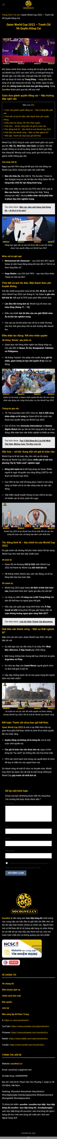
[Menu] (3, 4)
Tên (7, 826)
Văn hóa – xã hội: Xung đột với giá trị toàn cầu (24, 126)
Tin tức (16, 15)
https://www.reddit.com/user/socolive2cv (28, 1038)
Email (8, 838)
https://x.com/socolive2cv (16, 1020)
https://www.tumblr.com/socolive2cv (27, 1045)
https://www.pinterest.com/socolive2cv (29, 1032)
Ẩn (32, 105)
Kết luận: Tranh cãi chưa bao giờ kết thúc (22, 136)
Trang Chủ (7, 15)
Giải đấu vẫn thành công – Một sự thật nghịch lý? (25, 132)
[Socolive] (28, 4)
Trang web (9, 851)
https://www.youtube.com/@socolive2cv (30, 1026)
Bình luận (9, 803)
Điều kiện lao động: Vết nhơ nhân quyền (21, 123)
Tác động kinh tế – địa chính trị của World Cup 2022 (27, 129)
